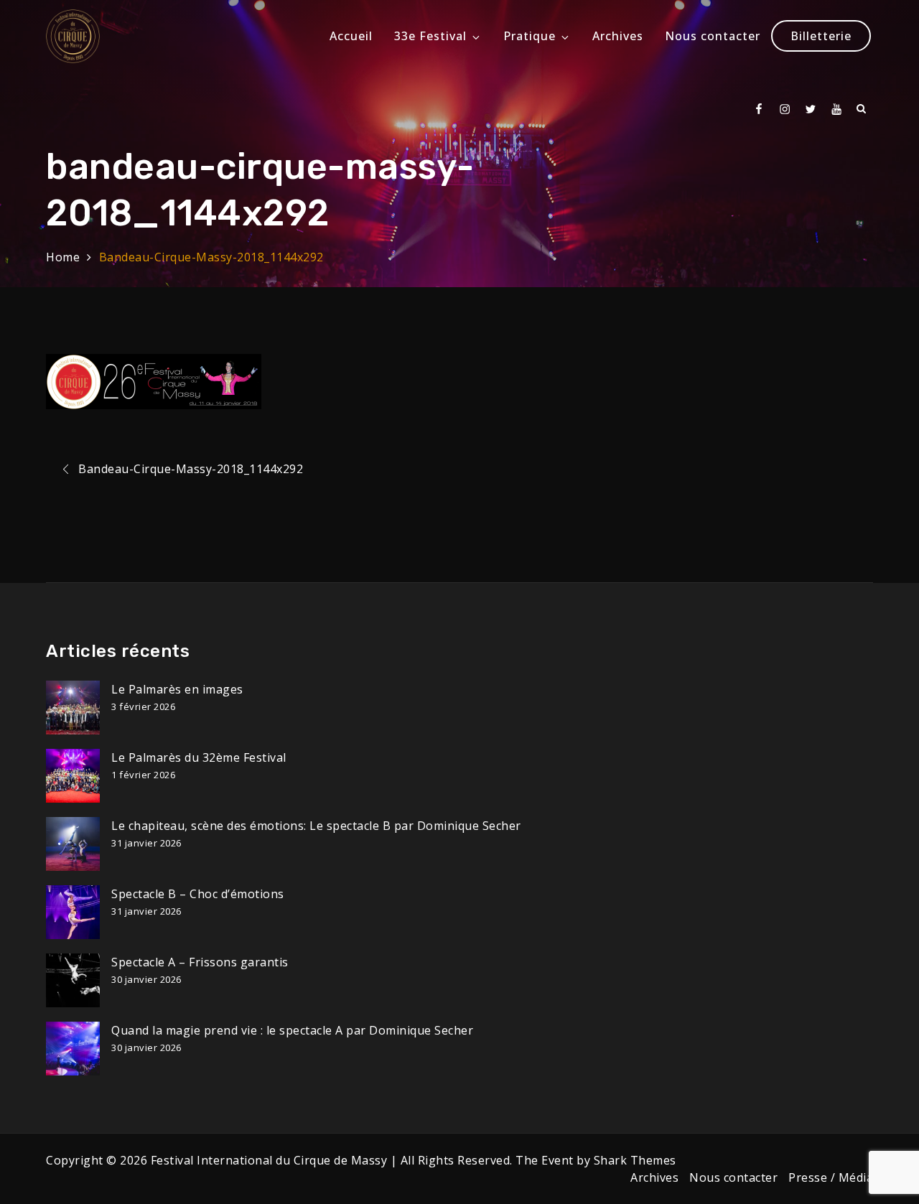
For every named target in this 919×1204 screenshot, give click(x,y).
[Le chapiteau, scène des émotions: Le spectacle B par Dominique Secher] (73, 844)
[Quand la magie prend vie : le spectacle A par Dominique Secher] (73, 1048)
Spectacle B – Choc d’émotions (197, 894)
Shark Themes (635, 1160)
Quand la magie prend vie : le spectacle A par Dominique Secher (292, 1030)
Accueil (351, 36)
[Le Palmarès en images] (73, 707)
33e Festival (430, 36)
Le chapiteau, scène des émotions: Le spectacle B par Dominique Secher (316, 826)
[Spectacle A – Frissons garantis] (73, 980)
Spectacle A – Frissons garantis (200, 962)
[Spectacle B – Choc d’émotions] (73, 912)
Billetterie (821, 36)
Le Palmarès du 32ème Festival (198, 757)
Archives (617, 36)
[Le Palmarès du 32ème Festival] (73, 776)
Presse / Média (830, 1177)
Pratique (529, 36)
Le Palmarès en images (177, 689)
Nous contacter (712, 36)
